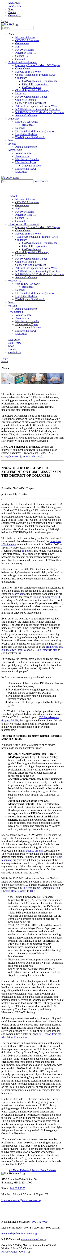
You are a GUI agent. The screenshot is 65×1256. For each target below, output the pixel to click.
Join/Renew (14, 6)
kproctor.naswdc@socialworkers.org (21, 1200)
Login (4, 21)
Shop (11, 9)
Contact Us (14, 15)
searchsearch (41, 181)
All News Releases (19, 1170)
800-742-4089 (39, 1221)
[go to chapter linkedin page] (7, 1215)
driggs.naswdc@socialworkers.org (23, 456)
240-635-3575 (17, 1188)
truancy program (35, 850)
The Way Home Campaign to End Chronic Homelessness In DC (30, 889)
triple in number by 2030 (46, 596)
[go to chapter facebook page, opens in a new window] (15, 1215)
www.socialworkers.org (34, 1239)
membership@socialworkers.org (19, 1233)
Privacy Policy (9, 1251)
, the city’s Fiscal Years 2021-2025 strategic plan (31, 649)
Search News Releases (44, 1170)
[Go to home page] (10, 24)
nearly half (18, 593)
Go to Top (25, 1251)
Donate (12, 12)
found (25, 550)
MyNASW (14, 2)
